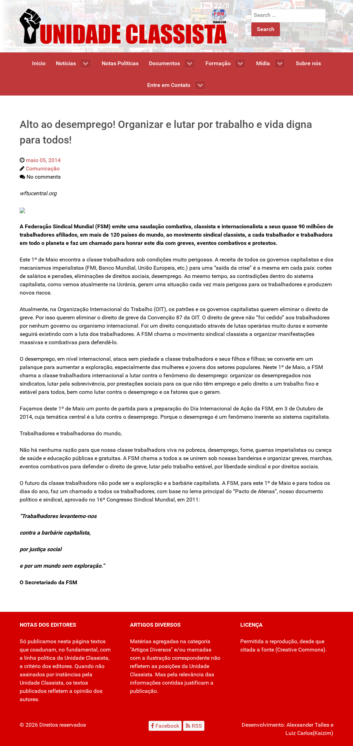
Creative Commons (300, 649)
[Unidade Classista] (123, 25)
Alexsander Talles (307, 725)
